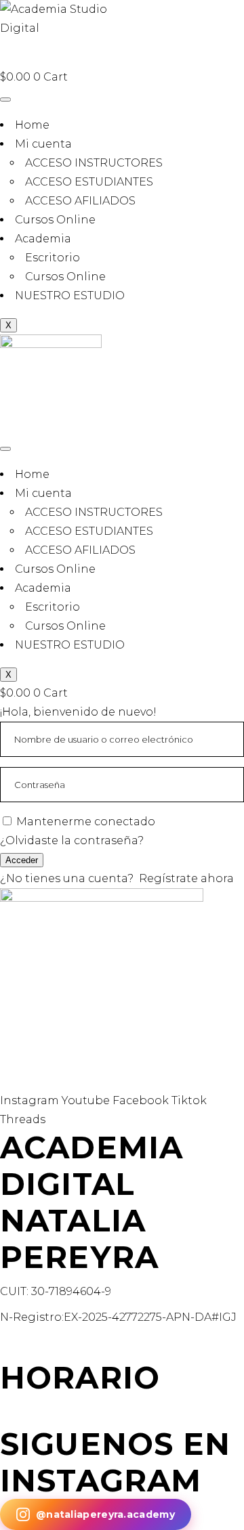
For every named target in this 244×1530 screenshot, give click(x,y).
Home (32, 124)
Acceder (21, 860)
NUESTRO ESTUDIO (70, 295)
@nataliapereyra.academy (105, 1514)
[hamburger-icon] (5, 99)
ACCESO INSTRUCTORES (94, 162)
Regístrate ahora (186, 878)
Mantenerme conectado (85, 821)
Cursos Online (55, 219)
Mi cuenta (43, 143)
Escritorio (52, 257)
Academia (43, 238)
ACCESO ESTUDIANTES (89, 181)
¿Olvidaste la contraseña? (72, 840)
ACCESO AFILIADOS (80, 200)
